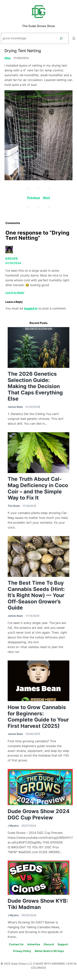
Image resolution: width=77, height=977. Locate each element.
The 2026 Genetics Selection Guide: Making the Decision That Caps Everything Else (35, 386)
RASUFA (11, 258)
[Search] (61, 38)
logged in (31, 308)
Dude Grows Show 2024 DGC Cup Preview (39, 814)
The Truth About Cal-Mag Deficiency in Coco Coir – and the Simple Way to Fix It (38, 488)
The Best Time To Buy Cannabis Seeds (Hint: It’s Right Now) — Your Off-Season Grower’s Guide (36, 595)
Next (46, 198)
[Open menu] (74, 38)
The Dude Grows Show (38, 26)
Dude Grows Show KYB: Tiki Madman (38, 904)
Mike (7, 58)
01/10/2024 (13, 263)
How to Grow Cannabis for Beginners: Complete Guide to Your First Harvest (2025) (38, 716)
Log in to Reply (14, 292)
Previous (33, 198)
